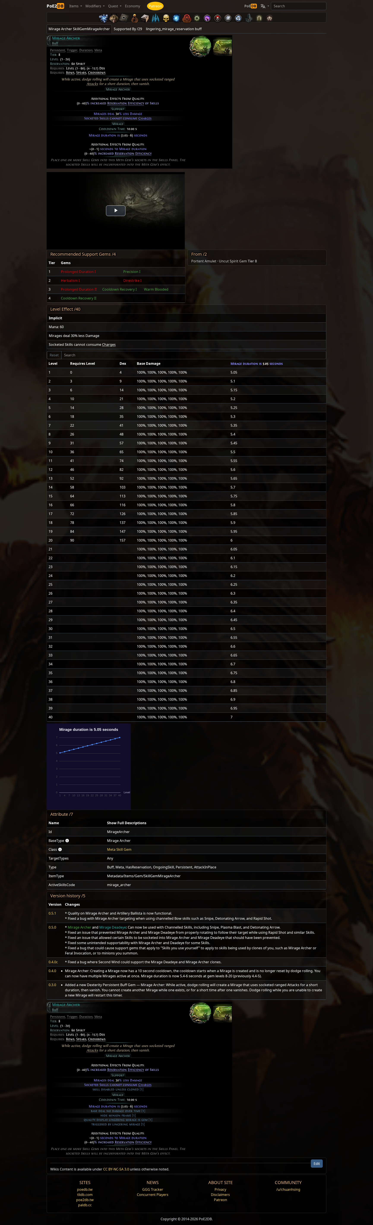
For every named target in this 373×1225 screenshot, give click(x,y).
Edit (317, 1163)
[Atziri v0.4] (114, 17)
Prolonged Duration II (79, 289)
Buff (55, 43)
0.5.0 (52, 927)
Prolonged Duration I (78, 271)
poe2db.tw (85, 1199)
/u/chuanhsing (288, 1189)
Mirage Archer (79, 927)
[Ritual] (217, 17)
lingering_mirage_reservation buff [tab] (174, 29)
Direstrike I (132, 280)
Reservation (117, 103)
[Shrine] (135, 17)
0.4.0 (52, 970)
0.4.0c (53, 962)
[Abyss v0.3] (197, 17)
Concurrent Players (152, 1194)
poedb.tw (85, 1189)
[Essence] (155, 17)
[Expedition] (238, 17)
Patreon (155, 6)
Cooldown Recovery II (78, 298)
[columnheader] (53, 262)
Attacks (92, 84)
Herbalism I (70, 280)
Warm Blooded (156, 289)
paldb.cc (85, 1205)
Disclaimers (220, 1194)
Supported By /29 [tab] (128, 29)
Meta (98, 50)
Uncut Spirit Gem (233, 261)
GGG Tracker (152, 1189)
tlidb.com (85, 1194)
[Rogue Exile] (186, 17)
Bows (70, 73)
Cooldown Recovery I (119, 289)
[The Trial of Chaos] (269, 17)
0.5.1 (52, 913)
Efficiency (136, 103)
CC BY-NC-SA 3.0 (116, 1169)
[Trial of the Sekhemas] (259, 17)
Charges (145, 118)
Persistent (57, 50)
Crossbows (97, 73)
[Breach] (207, 17)
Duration (86, 50)
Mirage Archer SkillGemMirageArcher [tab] (79, 29)
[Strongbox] (145, 17)
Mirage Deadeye (112, 927)
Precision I (131, 271)
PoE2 (55, 6)
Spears (81, 73)
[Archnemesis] (166, 17)
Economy (132, 6)
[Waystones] (124, 17)
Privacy (220, 1189)
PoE (250, 6)
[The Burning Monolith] (248, 17)
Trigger (72, 50)
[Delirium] (228, 17)
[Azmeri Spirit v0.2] (176, 17)
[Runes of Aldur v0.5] (103, 17)
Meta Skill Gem (119, 849)
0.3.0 (52, 984)
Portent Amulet (203, 261)
